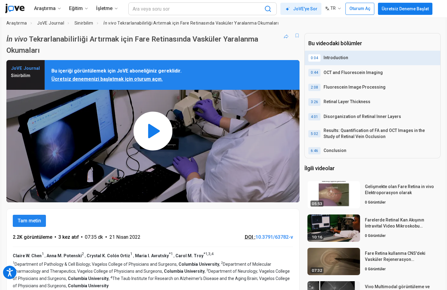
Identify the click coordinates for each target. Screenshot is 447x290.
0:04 (314, 58)
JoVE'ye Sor (305, 8)
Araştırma (16, 23)
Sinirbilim (83, 23)
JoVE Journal (50, 23)
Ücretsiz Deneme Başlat (405, 8)
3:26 (314, 102)
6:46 (314, 151)
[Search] (268, 9)
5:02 (314, 134)
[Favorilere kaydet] (297, 35)
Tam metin (29, 221)
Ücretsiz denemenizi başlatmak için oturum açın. (107, 79)
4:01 (314, 117)
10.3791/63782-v (274, 237)
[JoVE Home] (15, 8)
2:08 (314, 87)
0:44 (314, 72)
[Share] (286, 35)
